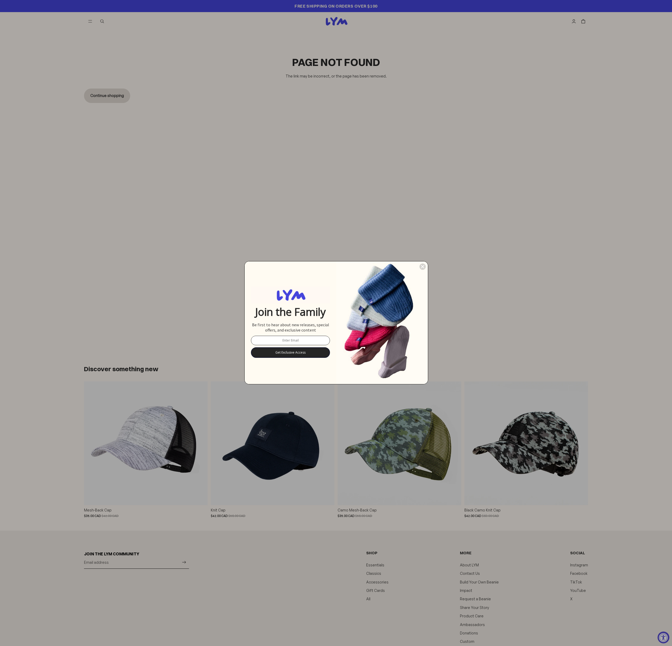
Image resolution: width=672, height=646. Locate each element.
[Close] (422, 266)
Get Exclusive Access (290, 352)
